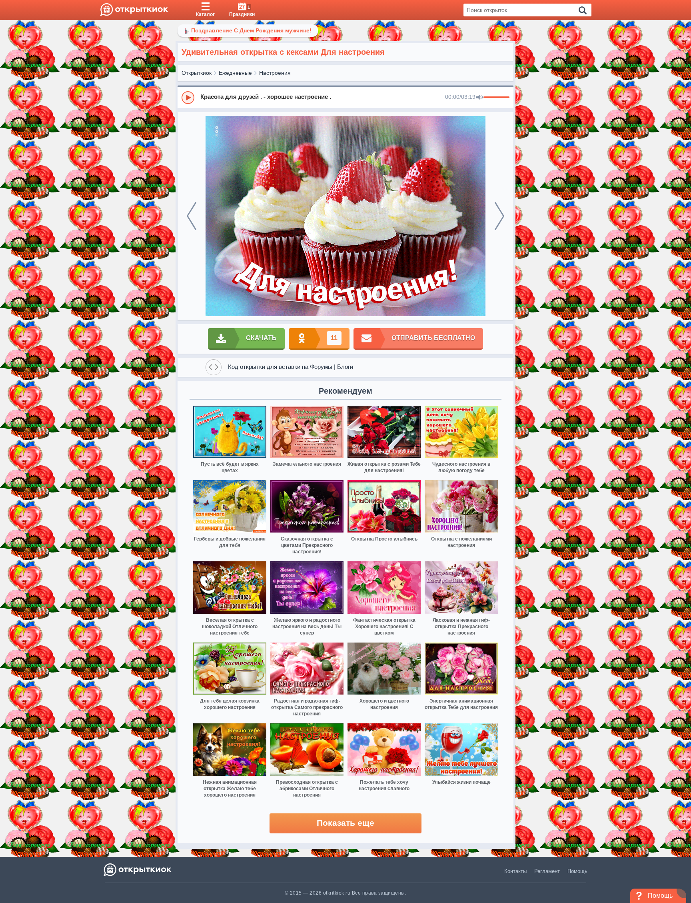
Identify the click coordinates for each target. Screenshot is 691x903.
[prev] (192, 216)
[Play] (188, 97)
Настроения (275, 73)
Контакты (515, 871)
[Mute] (479, 98)
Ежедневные (235, 73)
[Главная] (134, 10)
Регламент (547, 871)
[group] (345, 97)
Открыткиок (197, 73)
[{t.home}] (138, 869)
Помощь (577, 871)
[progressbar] (496, 97)
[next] (499, 216)
